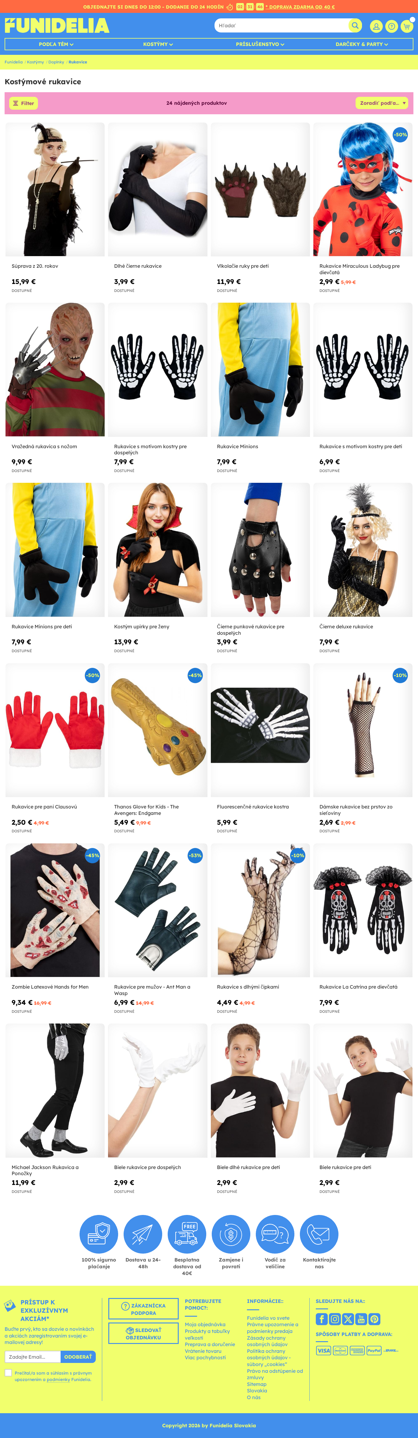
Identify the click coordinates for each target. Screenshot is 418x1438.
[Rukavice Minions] (260, 370)
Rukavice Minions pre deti (42, 626)
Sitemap (257, 1384)
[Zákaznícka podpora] (391, 26)
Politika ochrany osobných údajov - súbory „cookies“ (269, 1357)
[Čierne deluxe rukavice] (362, 550)
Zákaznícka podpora (148, 1309)
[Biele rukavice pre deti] (362, 1091)
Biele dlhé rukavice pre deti (248, 1167)
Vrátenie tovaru (203, 1351)
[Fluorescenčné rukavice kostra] (260, 730)
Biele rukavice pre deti (345, 1167)
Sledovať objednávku (144, 1334)
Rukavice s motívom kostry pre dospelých (150, 449)
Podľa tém (53, 44)
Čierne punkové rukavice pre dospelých (250, 629)
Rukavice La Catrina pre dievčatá (358, 987)
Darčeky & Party (359, 44)
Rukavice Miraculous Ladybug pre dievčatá (359, 269)
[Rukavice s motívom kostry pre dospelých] (157, 370)
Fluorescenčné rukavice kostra (253, 807)
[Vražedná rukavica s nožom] (55, 370)
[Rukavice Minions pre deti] (55, 550)
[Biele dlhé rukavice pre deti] (260, 1091)
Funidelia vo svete (268, 1318)
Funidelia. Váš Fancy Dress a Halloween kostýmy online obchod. (57, 25)
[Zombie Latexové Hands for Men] (55, 910)
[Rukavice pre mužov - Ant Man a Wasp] (157, 910)
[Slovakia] (322, 1319)
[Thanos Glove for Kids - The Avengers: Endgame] (157, 730)
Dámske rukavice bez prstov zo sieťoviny (356, 810)
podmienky (58, 1379)
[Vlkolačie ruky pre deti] (260, 190)
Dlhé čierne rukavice (138, 266)
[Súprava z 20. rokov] (55, 190)
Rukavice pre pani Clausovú (44, 807)
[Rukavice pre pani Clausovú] (55, 730)
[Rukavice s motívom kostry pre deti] (362, 370)
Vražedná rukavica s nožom (44, 446)
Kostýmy (155, 44)
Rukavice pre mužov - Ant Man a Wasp (152, 990)
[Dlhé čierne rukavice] (157, 190)
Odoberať (78, 1357)
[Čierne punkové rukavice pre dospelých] (260, 550)
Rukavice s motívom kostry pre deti (360, 446)
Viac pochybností (205, 1357)
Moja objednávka (205, 1324)
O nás (254, 1397)
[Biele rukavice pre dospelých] (157, 1091)
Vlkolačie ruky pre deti (243, 266)
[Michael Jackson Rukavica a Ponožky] (55, 1091)
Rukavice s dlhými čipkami (248, 987)
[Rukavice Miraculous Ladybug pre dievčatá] (362, 190)
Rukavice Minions (237, 446)
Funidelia (14, 61)
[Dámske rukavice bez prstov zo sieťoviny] (362, 730)
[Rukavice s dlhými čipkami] (260, 910)
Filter (27, 103)
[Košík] (407, 26)
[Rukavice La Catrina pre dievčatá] (362, 910)
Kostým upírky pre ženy (141, 626)
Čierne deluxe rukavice (346, 626)
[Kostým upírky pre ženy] (157, 550)
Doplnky (56, 61)
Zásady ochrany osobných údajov (267, 1341)
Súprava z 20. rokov (35, 266)
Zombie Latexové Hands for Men (50, 987)
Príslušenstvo (257, 44)
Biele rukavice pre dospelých (147, 1167)
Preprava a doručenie (210, 1344)
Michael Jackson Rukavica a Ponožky (45, 1170)
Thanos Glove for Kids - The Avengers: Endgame (146, 810)
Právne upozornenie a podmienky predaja (272, 1327)
